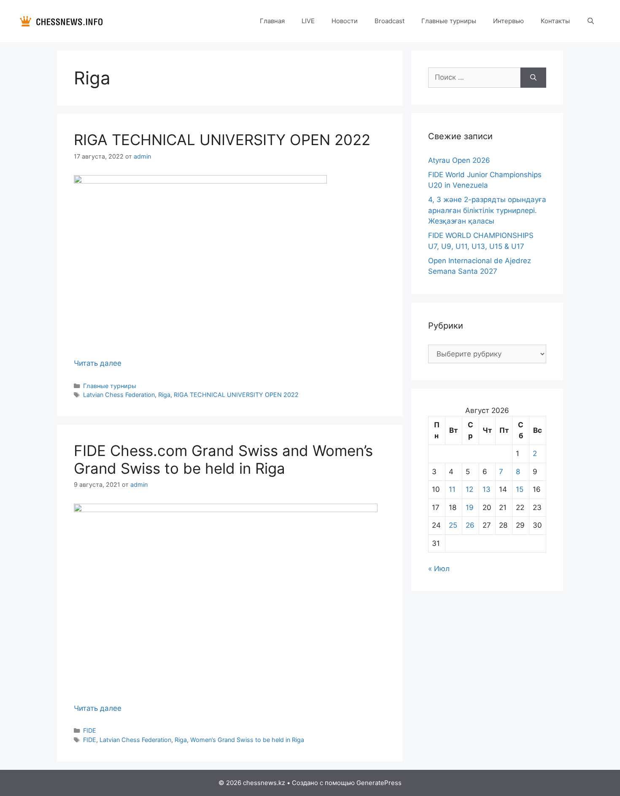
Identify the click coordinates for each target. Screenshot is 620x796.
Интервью (508, 21)
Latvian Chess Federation (119, 394)
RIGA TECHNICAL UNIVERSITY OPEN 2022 (222, 139)
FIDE (89, 730)
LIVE (308, 21)
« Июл (439, 568)
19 (470, 507)
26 (470, 525)
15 (519, 489)
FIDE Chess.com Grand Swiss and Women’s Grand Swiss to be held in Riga (223, 459)
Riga (164, 394)
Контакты (555, 21)
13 (487, 489)
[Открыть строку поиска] (590, 21)
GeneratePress (379, 783)
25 (453, 525)
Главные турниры (448, 21)
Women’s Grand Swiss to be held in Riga (247, 739)
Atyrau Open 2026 (459, 160)
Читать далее (97, 363)
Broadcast (389, 21)
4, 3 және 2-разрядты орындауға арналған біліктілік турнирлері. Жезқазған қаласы (487, 210)
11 (452, 489)
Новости (345, 21)
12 (469, 489)
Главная (272, 21)
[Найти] (533, 77)
